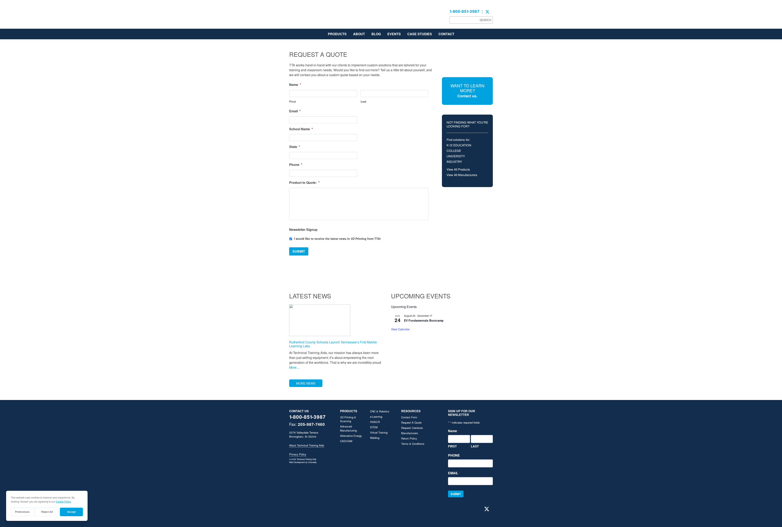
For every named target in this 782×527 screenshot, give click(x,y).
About (359, 34)
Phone (295, 165)
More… (294, 367)
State (294, 147)
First (292, 101)
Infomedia (312, 462)
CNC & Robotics (379, 411)
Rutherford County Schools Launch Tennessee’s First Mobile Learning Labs (333, 344)
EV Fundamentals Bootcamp (424, 320)
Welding (374, 438)
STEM (374, 427)
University (456, 156)
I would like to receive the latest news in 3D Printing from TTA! (337, 239)
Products (337, 34)
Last (364, 101)
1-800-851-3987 (464, 11)
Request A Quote (411, 422)
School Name (301, 129)
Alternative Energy (351, 436)
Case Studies (419, 34)
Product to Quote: (304, 183)
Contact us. (467, 96)
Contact (446, 34)
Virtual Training (379, 432)
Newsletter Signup (303, 230)
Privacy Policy (297, 454)
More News (305, 383)
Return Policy (409, 438)
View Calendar (400, 329)
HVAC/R (375, 422)
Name (295, 85)
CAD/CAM (346, 441)
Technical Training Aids (319, 16)
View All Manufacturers (462, 175)
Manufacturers (409, 433)
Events (394, 34)
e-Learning (376, 417)
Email (295, 111)
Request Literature (412, 428)
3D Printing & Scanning (348, 419)
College (454, 150)
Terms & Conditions (412, 444)
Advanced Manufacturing (348, 428)
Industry (454, 161)
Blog (376, 34)
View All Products (458, 169)
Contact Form (409, 417)
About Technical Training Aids (306, 445)
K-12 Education (459, 145)
